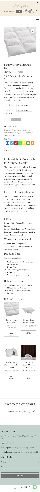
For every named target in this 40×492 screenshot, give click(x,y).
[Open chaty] (35, 487)
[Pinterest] (16, 143)
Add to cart (15, 119)
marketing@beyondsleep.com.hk (25, 452)
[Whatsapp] (20, 143)
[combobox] (20, 410)
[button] (32, 31)
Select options (11, 334)
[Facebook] (7, 143)
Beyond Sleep (22, 489)
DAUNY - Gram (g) (9, 111)
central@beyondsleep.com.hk (23, 447)
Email (2, 467)
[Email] (28, 143)
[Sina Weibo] (24, 143)
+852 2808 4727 (7, 443)
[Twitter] (12, 143)
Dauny (14, 130)
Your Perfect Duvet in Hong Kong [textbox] (19, 412)
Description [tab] (8, 150)
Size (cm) (9, 105)
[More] (32, 143)
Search (19, 11)
